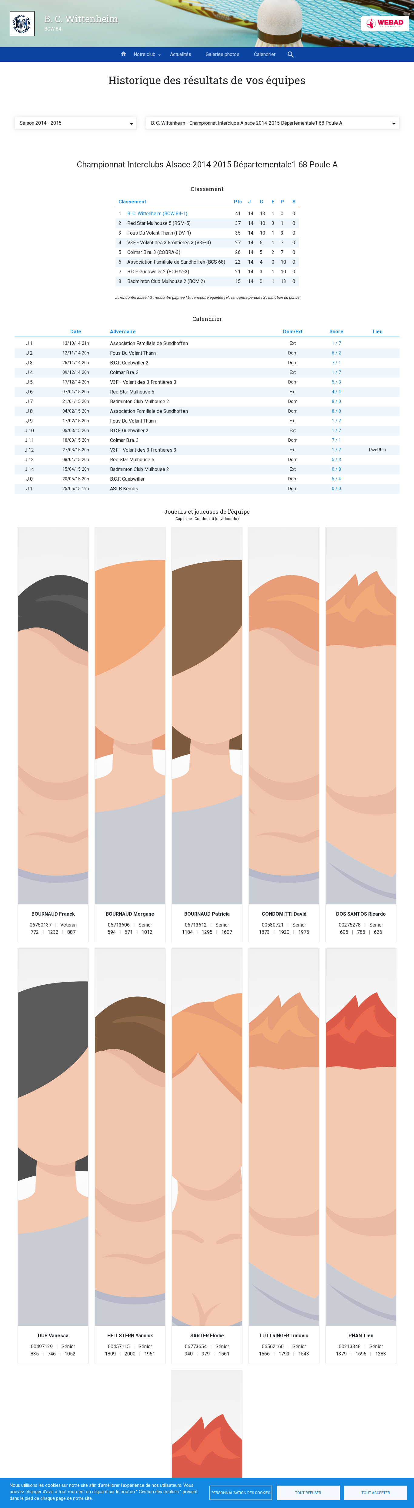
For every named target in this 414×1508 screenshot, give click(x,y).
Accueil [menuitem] (123, 53)
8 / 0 (336, 401)
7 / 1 (336, 362)
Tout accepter (376, 1493)
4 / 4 (336, 391)
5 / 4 (336, 479)
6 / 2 (336, 353)
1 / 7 (336, 343)
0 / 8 (336, 469)
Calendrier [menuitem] (264, 54)
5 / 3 (336, 382)
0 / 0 (336, 488)
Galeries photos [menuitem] (222, 54)
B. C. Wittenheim (81, 18)
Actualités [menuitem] (180, 54)
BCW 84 (52, 29)
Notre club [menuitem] (140, 56)
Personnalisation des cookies (241, 1493)
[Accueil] (22, 23)
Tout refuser (308, 1493)
